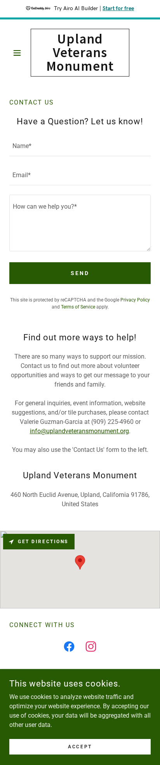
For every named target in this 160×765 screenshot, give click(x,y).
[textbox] (80, 146)
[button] (20, 53)
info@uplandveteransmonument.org (79, 431)
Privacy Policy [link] (135, 300)
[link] (80, 53)
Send (80, 273)
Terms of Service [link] (78, 307)
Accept (80, 746)
